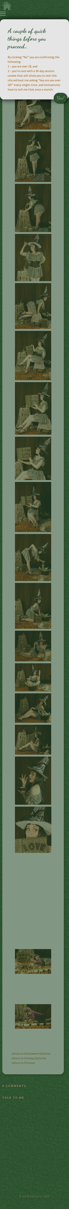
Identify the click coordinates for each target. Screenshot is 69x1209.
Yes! (60, 98)
